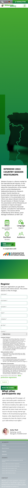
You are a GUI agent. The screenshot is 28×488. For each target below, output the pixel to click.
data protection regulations (11, 376)
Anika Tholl (14, 430)
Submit (4, 382)
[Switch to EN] (6, 1)
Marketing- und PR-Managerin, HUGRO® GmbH (18, 433)
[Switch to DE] (9, 1)
